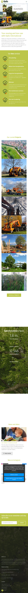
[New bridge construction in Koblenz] (14, 187)
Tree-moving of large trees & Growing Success (10, 569)
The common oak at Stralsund (7, 577)
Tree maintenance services (16, 91)
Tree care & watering (14, 99)
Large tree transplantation (16, 73)
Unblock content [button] (14, 474)
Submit (22, 522)
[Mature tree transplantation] (5, 68)
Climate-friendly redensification (7, 572)
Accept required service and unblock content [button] (14, 479)
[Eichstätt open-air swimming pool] (14, 262)
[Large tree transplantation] (5, 75)
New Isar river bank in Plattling (9, 443)
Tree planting (12, 58)
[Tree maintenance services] (5, 92)
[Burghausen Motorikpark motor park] (14, 243)
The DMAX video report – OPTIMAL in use (9, 575)
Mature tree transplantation (16, 66)
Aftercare (11, 82)
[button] (26, 1)
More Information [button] (14, 472)
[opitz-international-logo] (4, 1)
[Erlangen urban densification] (14, 224)
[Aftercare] (5, 84)
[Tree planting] (5, 59)
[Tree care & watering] (5, 101)
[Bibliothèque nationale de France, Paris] (14, 281)
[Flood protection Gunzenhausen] (14, 149)
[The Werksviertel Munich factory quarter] (14, 206)
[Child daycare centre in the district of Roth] (14, 168)
